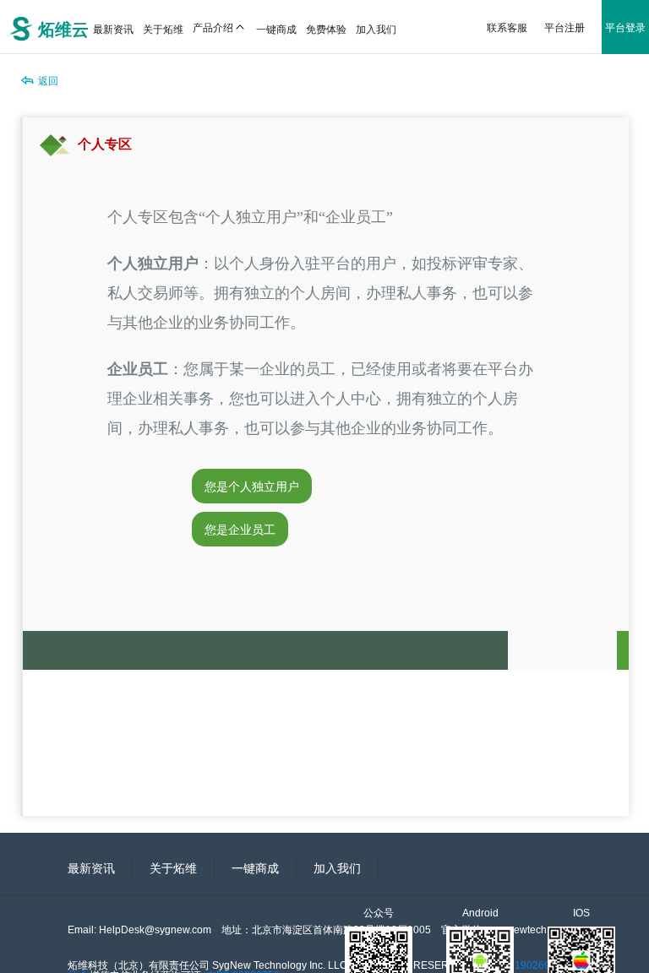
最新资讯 (91, 868)
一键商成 (255, 868)
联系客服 (507, 26)
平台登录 (625, 26)
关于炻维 (173, 868)
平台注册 (564, 26)
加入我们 (337, 868)
